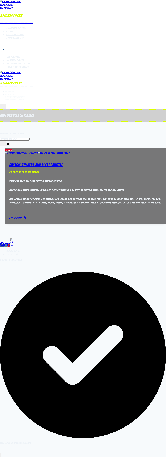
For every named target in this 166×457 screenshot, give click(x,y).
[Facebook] (2, 245)
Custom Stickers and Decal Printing (36, 165)
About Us (10, 31)
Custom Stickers (15, 60)
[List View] (8, 144)
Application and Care (16, 28)
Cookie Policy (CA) (15, 38)
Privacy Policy (13, 254)
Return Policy (13, 251)
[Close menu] (0, 455)
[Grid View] (3, 143)
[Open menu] (3, 106)
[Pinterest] (8, 245)
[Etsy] (11, 245)
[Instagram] (5, 245)
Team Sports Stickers (18, 67)
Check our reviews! (15, 35)
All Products (13, 57)
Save (10, 150)
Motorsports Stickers (18, 64)
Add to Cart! (15, 218)
